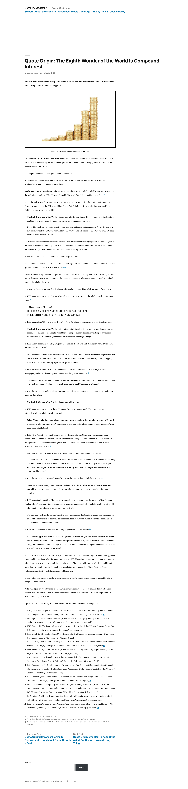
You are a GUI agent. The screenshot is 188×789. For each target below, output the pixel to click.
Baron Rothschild (44, 722)
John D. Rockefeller (45, 719)
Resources (63, 11)
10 (102, 478)
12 (90, 529)
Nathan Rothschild (75, 719)
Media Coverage (80, 11)
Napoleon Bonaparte (60, 719)
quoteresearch (32, 73)
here (64, 267)
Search (29, 11)
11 (74, 507)
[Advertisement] (94, 28)
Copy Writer (56, 722)
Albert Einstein (32, 719)
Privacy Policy (100, 11)
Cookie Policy (117, 11)
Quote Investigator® (36, 7)
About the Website (45, 11)
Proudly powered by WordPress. (52, 781)
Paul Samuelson (89, 719)
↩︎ (103, 614)
